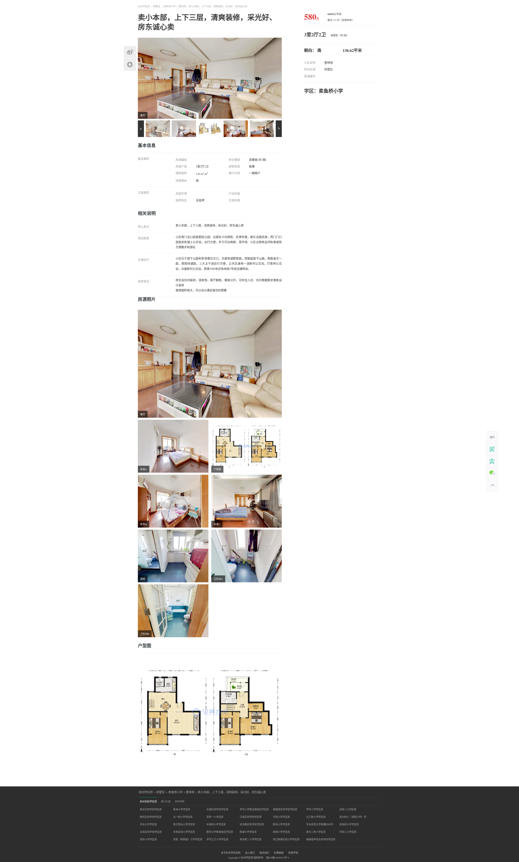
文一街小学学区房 (183, 816)
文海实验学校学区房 (151, 831)
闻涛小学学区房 (281, 831)
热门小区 (166, 801)
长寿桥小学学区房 (216, 824)
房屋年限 (181, 193)
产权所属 (234, 193)
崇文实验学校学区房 (151, 809)
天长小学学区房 (148, 824)
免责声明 (293, 852)
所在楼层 (234, 160)
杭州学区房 (144, 6)
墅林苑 (182, 6)
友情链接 (279, 852)
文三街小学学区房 (316, 816)
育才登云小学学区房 (184, 824)
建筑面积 (181, 173)
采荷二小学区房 (347, 809)
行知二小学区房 (347, 831)
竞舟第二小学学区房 (251, 839)
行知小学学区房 (281, 816)
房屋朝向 (181, 180)
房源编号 (309, 76)
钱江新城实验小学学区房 (286, 839)
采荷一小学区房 (214, 816)
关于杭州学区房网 (230, 852)
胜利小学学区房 (281, 824)
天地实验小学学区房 (184, 831)
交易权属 (234, 200)
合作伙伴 (179, 801)
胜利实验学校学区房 (151, 816)
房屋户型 (181, 166)
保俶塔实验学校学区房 (285, 809)
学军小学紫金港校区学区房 (254, 809)
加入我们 (250, 852)
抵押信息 (181, 200)
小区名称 (309, 62)
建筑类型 (234, 166)
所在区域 (309, 69)
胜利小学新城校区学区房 (219, 831)
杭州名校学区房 (148, 801)
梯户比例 (234, 173)
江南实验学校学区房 (251, 816)
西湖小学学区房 (248, 831)
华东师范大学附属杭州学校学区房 (320, 824)
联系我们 (264, 852)
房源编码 (181, 160)
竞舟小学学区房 (148, 839)
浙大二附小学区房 (316, 831)
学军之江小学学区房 (217, 839)
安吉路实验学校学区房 (252, 824)
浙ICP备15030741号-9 (277, 857)
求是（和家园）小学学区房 (187, 839)
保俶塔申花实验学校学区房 (320, 839)
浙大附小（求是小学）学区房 (354, 816)
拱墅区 (156, 6)
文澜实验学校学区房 (217, 809)
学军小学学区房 (314, 809)
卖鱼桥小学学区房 (349, 824)
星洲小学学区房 (181, 809)
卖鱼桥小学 (169, 6)
